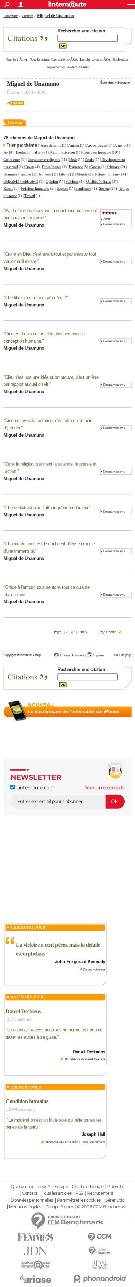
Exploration (120, 59)
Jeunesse (45, 174)
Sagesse (62, 188)
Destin (88, 159)
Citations (17, 103)
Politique (71, 181)
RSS (79, 1193)
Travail (29, 196)
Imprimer (99, 655)
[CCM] (100, 1237)
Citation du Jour (28, 927)
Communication (63, 152)
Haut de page (123, 655)
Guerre (95, 167)
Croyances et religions (44, 159)
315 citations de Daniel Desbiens (84, 1059)
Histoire (114, 167)
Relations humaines (35, 188)
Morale (82, 174)
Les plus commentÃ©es (95, 59)
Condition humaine (96, 152)
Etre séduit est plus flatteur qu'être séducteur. (47, 507)
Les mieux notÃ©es (65, 59)
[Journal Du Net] (35, 1251)
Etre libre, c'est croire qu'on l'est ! (35, 297)
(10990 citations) (20, 1109)
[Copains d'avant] (35, 1265)
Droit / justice (51, 167)
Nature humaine (106, 174)
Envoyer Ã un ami (72, 655)
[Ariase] (35, 1279)
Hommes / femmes (17, 174)
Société (104, 188)
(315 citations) (18, 1019)
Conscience (11, 159)
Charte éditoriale (88, 1186)
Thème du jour (26, 1087)
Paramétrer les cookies (79, 1200)
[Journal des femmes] (35, 1237)
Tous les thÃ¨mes (17, 59)
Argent (119, 145)
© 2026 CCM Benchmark (102, 1206)
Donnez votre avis (114, 224)
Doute (29, 167)
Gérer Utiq (115, 1200)
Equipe (61, 1186)
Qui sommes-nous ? (30, 1186)
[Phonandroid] (100, 1278)
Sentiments (83, 188)
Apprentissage (96, 145)
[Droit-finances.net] (100, 1251)
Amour (73, 145)
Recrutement (100, 1193)
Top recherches (56, 67)
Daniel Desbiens (23, 1011)
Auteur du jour (27, 997)
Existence (76, 167)
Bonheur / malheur (30, 152)
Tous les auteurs (40, 59)
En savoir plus (116, 720)
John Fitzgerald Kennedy (80, 961)
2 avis (106, 219)
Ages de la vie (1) (53, 145)
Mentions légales (25, 1206)
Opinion (52, 181)
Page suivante (107, 632)
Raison (8, 188)
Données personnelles (32, 1200)
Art (5, 152)
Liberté (64, 174)
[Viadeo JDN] (100, 1265)
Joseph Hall (93, 1134)
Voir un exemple (105, 788)
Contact (29, 1193)
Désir (73, 159)
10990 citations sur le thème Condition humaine (74, 1142)
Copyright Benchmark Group (22, 655)
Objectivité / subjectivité (20, 181)
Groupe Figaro (59, 1206)
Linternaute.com (34, 788)
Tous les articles (57, 1193)
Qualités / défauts (98, 181)
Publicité (115, 1186)
